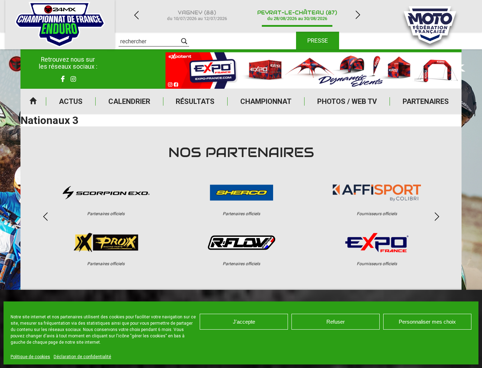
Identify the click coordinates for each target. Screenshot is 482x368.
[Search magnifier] (184, 41)
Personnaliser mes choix (427, 322)
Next (357, 15)
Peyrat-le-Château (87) (297, 15)
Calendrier (129, 101)
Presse (317, 40)
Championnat (265, 101)
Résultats (195, 101)
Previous (136, 15)
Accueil (33, 101)
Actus (71, 101)
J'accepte (244, 322)
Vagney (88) (197, 15)
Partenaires (426, 101)
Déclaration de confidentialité (82, 356)
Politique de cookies (30, 356)
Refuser (335, 322)
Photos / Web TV (347, 101)
